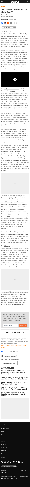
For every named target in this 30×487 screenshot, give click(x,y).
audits (8, 216)
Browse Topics (5, 428)
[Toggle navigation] (2, 1)
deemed (18, 222)
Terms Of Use (5, 473)
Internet (3, 347)
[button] (28, 2)
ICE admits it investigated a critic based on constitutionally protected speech (13, 394)
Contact (3, 450)
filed (9, 214)
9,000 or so (21, 151)
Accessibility (18, 470)
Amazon (3, 457)
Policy (3, 6)
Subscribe (23, 325)
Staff (2, 434)
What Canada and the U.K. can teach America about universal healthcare (14, 378)
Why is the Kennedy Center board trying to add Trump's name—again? (14, 388)
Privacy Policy (25, 470)
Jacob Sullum (4, 19)
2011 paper (7, 246)
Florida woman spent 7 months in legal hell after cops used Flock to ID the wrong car (14, 372)
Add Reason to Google (9, 27)
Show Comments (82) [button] (10, 363)
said (6, 44)
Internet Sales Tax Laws (16, 345)
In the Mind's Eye (15, 332)
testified (23, 52)
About (3, 425)
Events (3, 431)
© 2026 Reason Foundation (7, 470)
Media (3, 454)
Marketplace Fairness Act (11, 89)
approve (12, 91)
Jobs (2, 438)
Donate (3, 441)
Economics (7, 345)
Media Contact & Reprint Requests (10, 359)
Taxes (24, 345)
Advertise (3, 444)
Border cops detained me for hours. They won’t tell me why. (14, 383)
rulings (12, 103)
